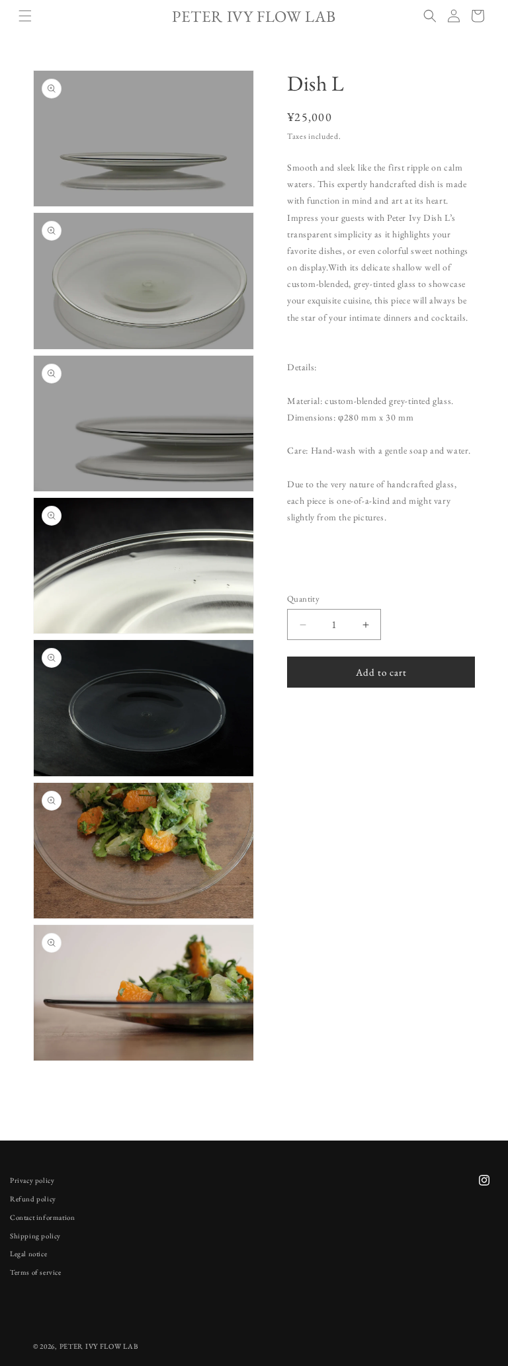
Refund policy (33, 1198)
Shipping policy (35, 1235)
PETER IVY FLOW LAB (99, 1346)
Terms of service (36, 1272)
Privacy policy (32, 1180)
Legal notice (28, 1253)
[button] (25, 15)
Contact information (42, 1217)
